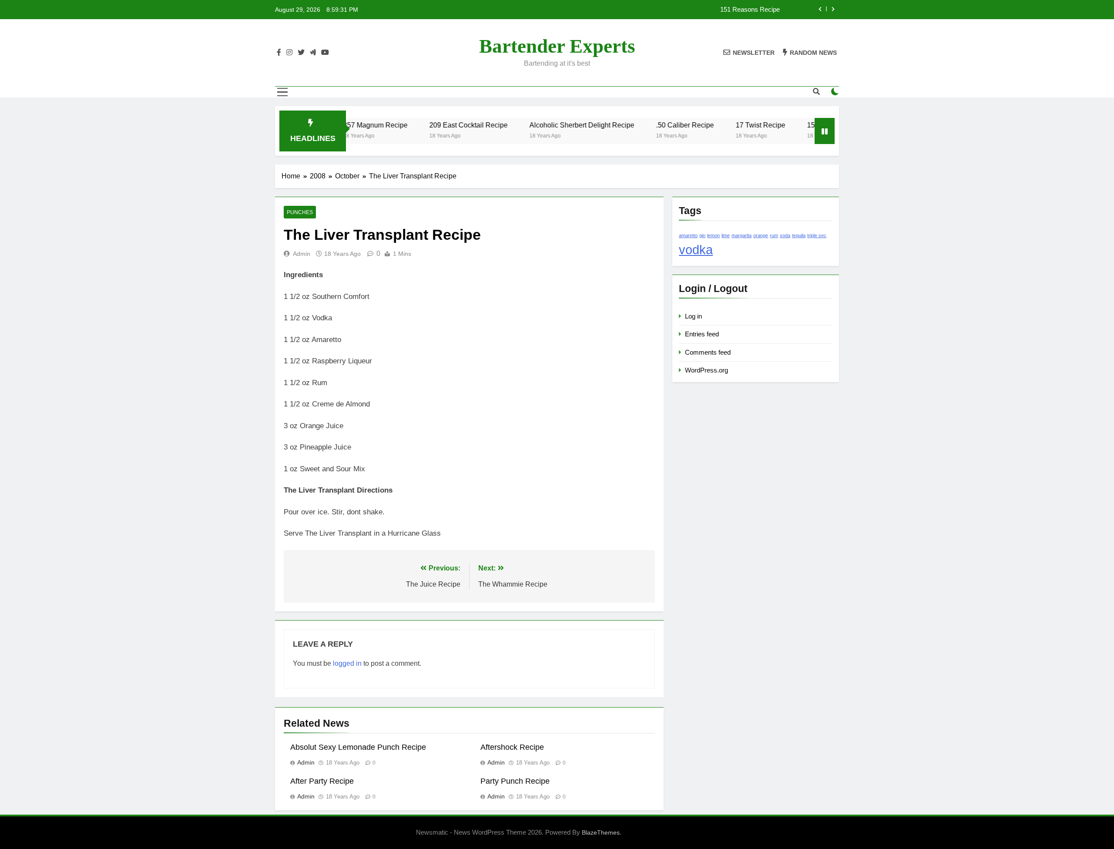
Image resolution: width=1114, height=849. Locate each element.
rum (774, 235)
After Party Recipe (322, 781)
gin (702, 235)
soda (785, 235)
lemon (713, 235)
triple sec (816, 235)
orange (760, 235)
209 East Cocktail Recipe (450, 125)
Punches (300, 212)
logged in (347, 663)
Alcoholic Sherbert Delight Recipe (563, 125)
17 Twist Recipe (742, 125)
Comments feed (708, 352)
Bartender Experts (557, 46)
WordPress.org (706, 370)
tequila (798, 235)
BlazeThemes (601, 832)
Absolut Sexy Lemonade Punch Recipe (358, 747)
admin (301, 253)
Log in (693, 316)
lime (725, 235)
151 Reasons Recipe (750, 9)
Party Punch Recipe (515, 781)
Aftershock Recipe (512, 747)
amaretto (688, 235)
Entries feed (702, 334)
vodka (696, 249)
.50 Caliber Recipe (667, 125)
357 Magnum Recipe (357, 125)
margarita (741, 235)
